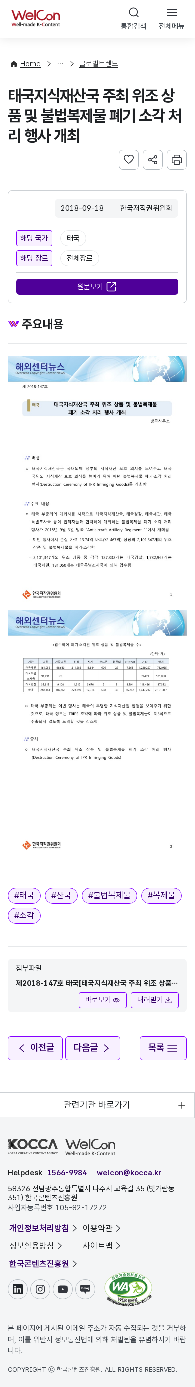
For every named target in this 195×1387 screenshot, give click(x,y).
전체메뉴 (172, 26)
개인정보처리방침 (40, 1228)
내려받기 (151, 999)
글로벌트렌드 (99, 63)
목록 (156, 1047)
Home (30, 63)
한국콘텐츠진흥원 (40, 1264)
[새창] (129, 1277)
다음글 (86, 1047)
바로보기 (99, 999)
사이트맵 (98, 1246)
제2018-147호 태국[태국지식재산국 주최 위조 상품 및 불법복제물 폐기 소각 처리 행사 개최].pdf (94, 984)
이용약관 (98, 1228)
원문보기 (91, 286)
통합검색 (134, 26)
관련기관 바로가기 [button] (97, 1104)
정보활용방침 (32, 1246)
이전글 (42, 1047)
